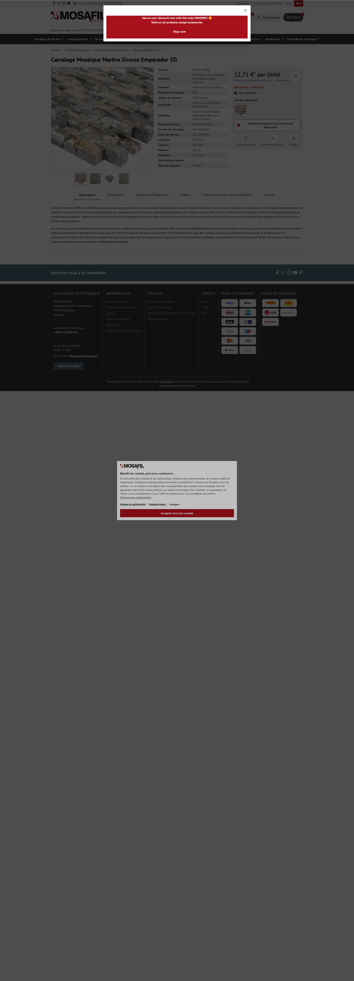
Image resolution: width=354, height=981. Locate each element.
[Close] (245, 10)
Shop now (179, 31)
